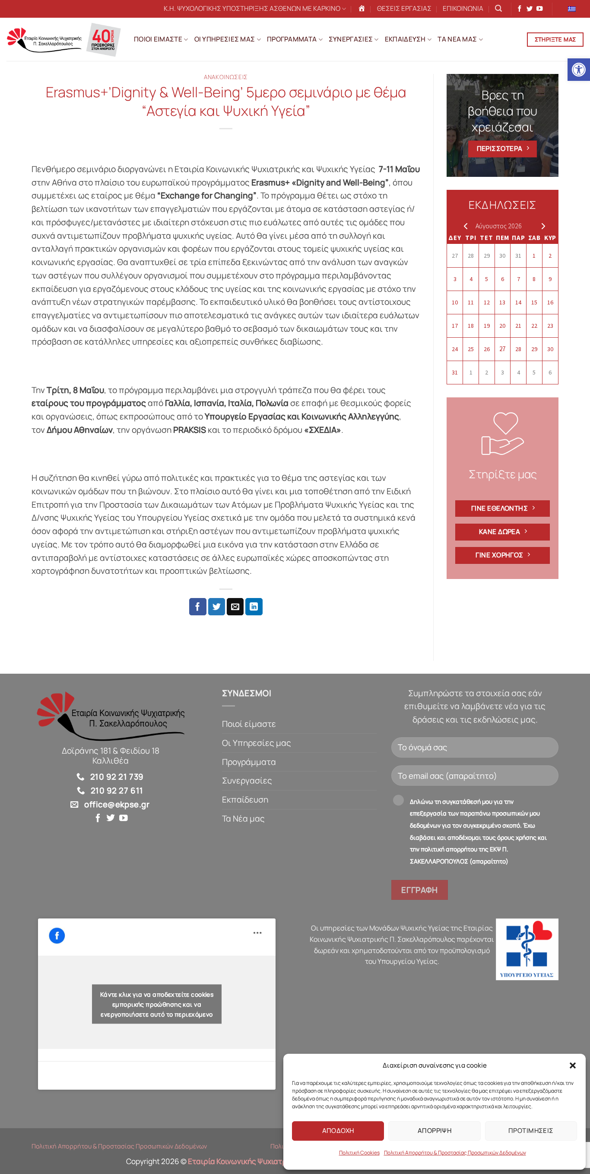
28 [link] (471, 255)
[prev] (463, 225)
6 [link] (502, 279)
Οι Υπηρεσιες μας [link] (224, 39)
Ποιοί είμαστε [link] (249, 723)
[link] (579, 69)
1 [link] (534, 255)
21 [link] (518, 325)
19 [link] (487, 325)
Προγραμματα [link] (292, 39)
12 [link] (487, 302)
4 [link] (471, 279)
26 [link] (487, 349)
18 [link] (471, 325)
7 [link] (518, 279)
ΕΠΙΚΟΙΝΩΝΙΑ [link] (463, 8)
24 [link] (455, 349)
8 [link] (534, 279)
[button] (572, 1065)
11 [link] (471, 302)
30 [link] (502, 255)
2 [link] (550, 255)
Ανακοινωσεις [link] (226, 77)
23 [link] (550, 325)
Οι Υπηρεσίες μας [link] (256, 743)
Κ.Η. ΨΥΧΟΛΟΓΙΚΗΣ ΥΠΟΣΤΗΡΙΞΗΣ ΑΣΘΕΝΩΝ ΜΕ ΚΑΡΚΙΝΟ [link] (252, 8)
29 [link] (487, 255)
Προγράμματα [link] (249, 762)
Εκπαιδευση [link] (405, 39)
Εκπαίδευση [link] (245, 799)
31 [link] (518, 255)
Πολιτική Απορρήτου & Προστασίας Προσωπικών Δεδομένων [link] (455, 1152)
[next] (541, 225)
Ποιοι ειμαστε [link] (158, 39)
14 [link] (518, 302)
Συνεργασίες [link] (247, 780)
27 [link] (455, 255)
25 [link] (471, 349)
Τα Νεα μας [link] (457, 39)
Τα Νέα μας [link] (243, 818)
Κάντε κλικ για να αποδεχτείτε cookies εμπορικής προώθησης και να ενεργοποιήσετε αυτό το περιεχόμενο (157, 1004)
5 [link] (486, 279)
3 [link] (455, 279)
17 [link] (455, 325)
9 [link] (550, 279)
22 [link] (534, 325)
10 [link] (455, 302)
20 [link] (502, 325)
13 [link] (502, 302)
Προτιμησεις (531, 1130)
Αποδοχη (338, 1130)
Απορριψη (435, 1130)
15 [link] (534, 302)
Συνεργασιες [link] (351, 39)
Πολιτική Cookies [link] (359, 1152)
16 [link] (550, 302)
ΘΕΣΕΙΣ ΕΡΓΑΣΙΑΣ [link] (404, 8)
